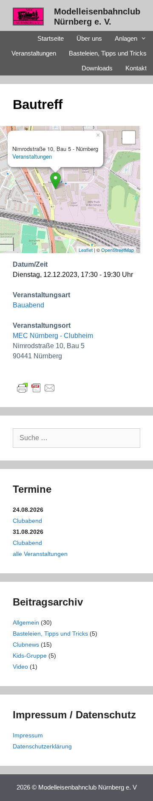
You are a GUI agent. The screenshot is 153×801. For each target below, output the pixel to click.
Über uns (89, 38)
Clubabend (27, 520)
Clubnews (26, 644)
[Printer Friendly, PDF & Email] (36, 387)
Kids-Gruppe (30, 655)
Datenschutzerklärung (42, 746)
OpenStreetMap (117, 249)
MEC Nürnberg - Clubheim (53, 335)
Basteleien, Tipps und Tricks (108, 53)
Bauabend (28, 305)
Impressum (28, 735)
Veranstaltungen (33, 53)
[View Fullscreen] (128, 137)
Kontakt (136, 68)
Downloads (97, 68)
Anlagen (126, 38)
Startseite (50, 38)
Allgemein (26, 622)
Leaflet (86, 249)
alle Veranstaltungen (40, 553)
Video (20, 666)
